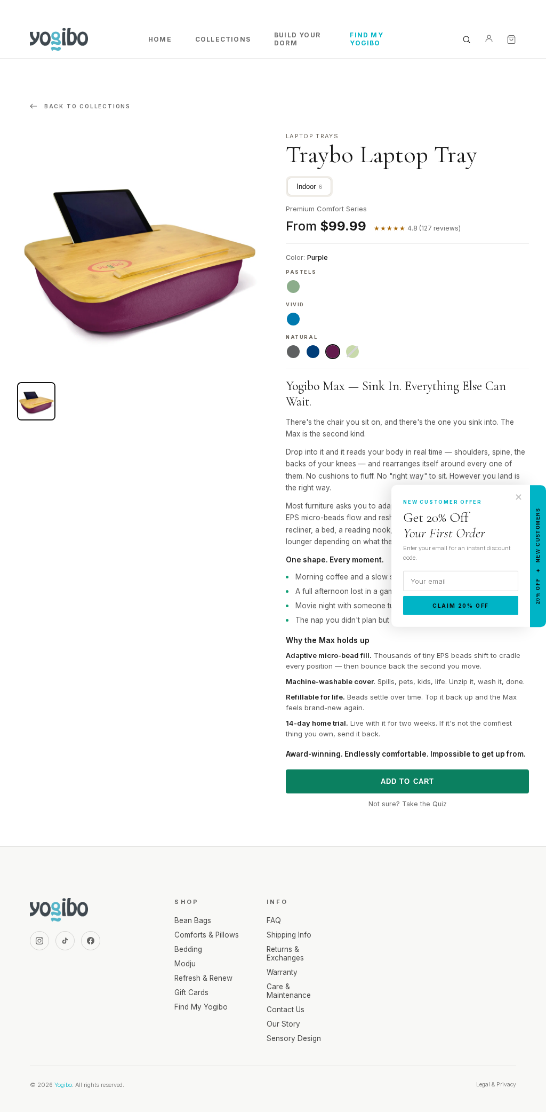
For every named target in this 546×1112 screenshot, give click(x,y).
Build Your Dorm (297, 39)
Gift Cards (191, 992)
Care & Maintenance (289, 990)
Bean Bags (192, 920)
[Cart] (511, 39)
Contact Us (285, 1009)
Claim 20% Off (460, 605)
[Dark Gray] (293, 351)
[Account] (489, 39)
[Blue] (313, 351)
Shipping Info (289, 935)
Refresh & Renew (203, 978)
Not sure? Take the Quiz (407, 804)
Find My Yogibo (366, 39)
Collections (223, 39)
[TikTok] (65, 940)
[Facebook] (90, 940)
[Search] (466, 39)
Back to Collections (86, 106)
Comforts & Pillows (206, 935)
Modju (185, 963)
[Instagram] (39, 940)
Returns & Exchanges (285, 953)
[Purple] (332, 351)
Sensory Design (294, 1038)
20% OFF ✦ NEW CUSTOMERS (538, 556)
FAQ (274, 920)
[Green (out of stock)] (352, 351)
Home (160, 39)
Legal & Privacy (496, 1084)
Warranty (282, 972)
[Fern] (293, 286)
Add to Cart (408, 781)
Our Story (283, 1024)
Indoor (309, 186)
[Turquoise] (293, 319)
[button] (36, 401)
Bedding (188, 949)
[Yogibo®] (59, 39)
